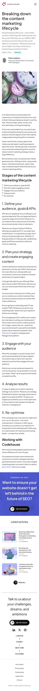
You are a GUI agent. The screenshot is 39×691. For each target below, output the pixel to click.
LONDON (19, 636)
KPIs (21, 231)
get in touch (6, 467)
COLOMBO (19, 654)
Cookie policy (19, 672)
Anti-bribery (20, 664)
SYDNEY (19, 642)
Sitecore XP (6, 333)
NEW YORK (19, 648)
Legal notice (20, 676)
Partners (19, 680)
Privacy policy (19, 668)
